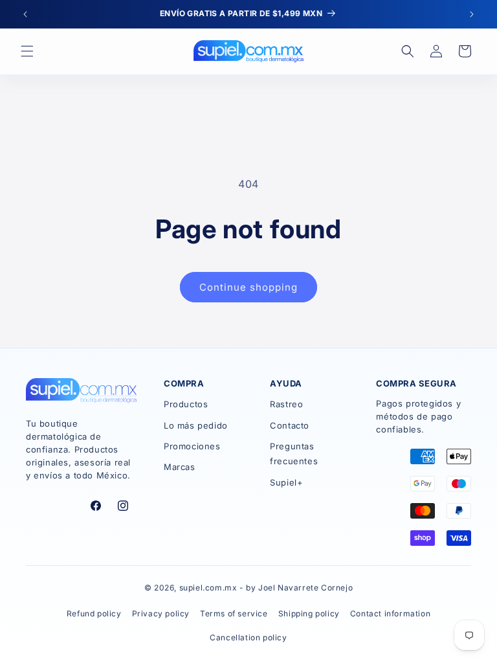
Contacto (289, 425)
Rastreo (286, 404)
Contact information (390, 613)
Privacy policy (161, 613)
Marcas (179, 467)
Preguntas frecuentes (294, 453)
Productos (186, 404)
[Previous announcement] (25, 14)
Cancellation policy (248, 637)
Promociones (192, 446)
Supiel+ (286, 482)
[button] (27, 51)
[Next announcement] (472, 14)
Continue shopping (248, 287)
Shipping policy (309, 613)
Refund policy (94, 613)
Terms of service (234, 613)
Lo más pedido (196, 425)
